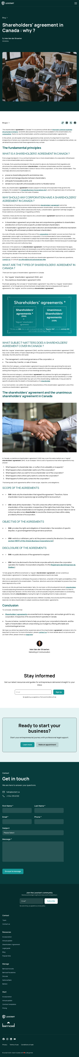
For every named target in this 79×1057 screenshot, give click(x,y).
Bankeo (4, 984)
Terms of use (14, 1045)
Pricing (4, 1008)
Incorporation (7, 997)
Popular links (6, 956)
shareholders (71, 587)
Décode (5, 976)
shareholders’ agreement (50, 205)
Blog (3, 952)
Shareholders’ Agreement (11, 944)
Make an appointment (47, 745)
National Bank (7, 980)
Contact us (6, 924)
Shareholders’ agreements (16, 614)
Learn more (27, 745)
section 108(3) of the (30, 541)
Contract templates (9, 1004)
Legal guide (6, 948)
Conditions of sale (27, 1045)
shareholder (45, 381)
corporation (6, 134)
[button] (75, 3)
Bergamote (30, 1053)
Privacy (4, 1045)
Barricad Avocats (8, 969)
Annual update (7, 1000)
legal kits (29, 635)
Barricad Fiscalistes (9, 972)
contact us (6, 260)
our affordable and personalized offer (32, 260)
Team (4, 920)
